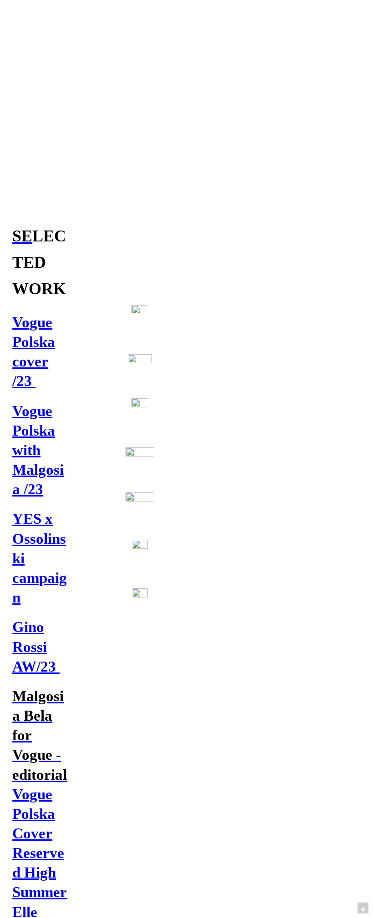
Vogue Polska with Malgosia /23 (38, 450)
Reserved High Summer (39, 872)
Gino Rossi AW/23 (36, 646)
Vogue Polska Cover (33, 814)
